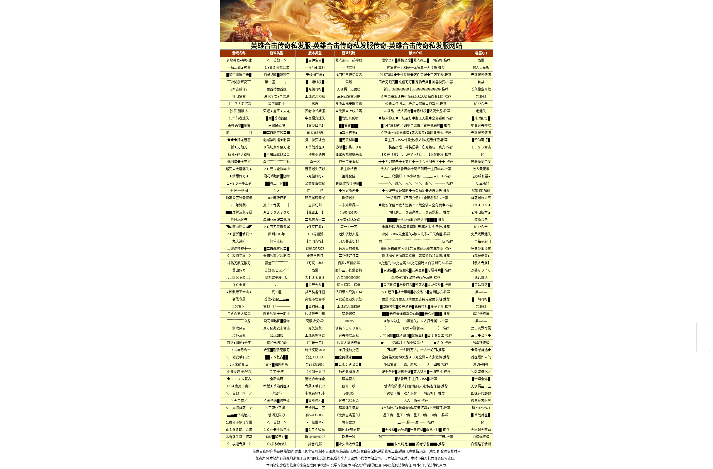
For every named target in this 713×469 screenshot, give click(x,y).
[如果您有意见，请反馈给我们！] (703, 337)
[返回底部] (703, 347)
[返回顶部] (703, 327)
